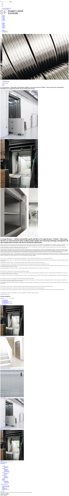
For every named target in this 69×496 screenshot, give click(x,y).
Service (3, 17)
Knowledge (6, 467)
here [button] (31, 492)
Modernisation (6, 473)
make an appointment (3, 462)
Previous (3, 84)
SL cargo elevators (5, 302)
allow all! (2, 494)
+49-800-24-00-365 (8, 8)
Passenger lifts (6, 469)
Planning (3, 15)
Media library (6, 477)
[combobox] (12, 298)
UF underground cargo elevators (7, 301)
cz (2, 6)
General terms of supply (5, 486)
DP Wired (5, 495)
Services (5, 474)
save (4, 494)
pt (2, 5)
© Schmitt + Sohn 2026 (3, 484)
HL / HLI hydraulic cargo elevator (7, 303)
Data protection (4, 488)
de (2, 3)
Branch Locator (6, 482)
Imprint (3, 487)
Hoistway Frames (6, 471)
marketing (7, 493)
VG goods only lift (3, 304)
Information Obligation (5, 489)
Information (6, 476)
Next (3, 85)
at (2, 4)
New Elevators (6, 466)
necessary (3, 493)
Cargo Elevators (4, 31)
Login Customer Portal (5, 9)
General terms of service (5, 485)
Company (3, 25)
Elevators (3, 16)
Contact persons (6, 481)
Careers (3, 18)
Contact (3, 20)
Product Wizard (2, 463)
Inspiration (3, 19)
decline (7, 494)
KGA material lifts (5, 300)
